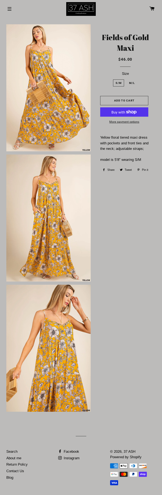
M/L (132, 83)
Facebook (71, 452)
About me (13, 458)
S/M (119, 83)
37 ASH (129, 452)
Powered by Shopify (126, 457)
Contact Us (15, 471)
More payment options (124, 121)
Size (125, 74)
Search (12, 452)
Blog (9, 478)
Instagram (71, 458)
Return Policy (17, 464)
